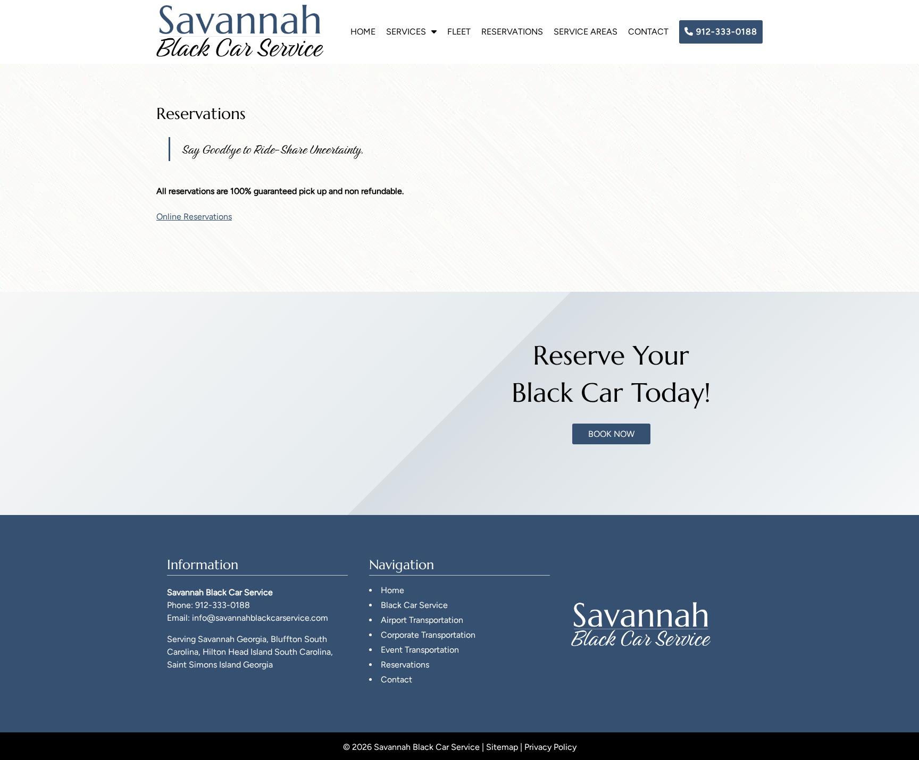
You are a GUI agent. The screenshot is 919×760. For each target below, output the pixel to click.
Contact (648, 32)
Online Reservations (194, 217)
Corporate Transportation (428, 635)
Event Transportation (420, 650)
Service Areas (585, 32)
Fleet (459, 32)
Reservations (512, 32)
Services (406, 32)
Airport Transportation (422, 620)
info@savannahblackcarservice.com (260, 618)
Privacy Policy (550, 747)
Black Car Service (414, 605)
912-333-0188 (725, 32)
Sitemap (502, 747)
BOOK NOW (611, 434)
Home (362, 32)
